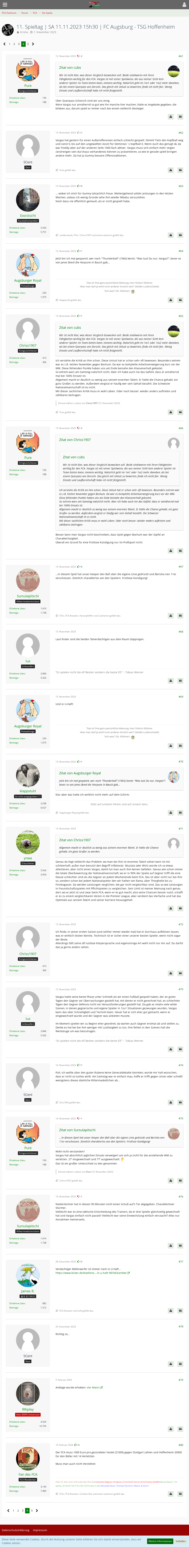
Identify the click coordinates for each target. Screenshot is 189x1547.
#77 (181, 1261)
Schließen (181, 1541)
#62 (181, 132)
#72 (181, 924)
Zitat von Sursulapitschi (77, 1130)
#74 (181, 1065)
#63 (181, 186)
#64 (181, 251)
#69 (181, 696)
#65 (181, 316)
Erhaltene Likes (17, 97)
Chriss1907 (92, 403)
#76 (181, 1196)
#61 (181, 56)
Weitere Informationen (160, 1541)
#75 (181, 1118)
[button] (5, 5)
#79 (181, 1380)
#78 (181, 1326)
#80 (181, 1445)
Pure (88, 1171)
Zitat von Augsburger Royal (80, 773)
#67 (181, 566)
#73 (181, 989)
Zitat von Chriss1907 (75, 439)
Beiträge (13, 102)
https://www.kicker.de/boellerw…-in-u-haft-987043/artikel (91, 1273)
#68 (181, 631)
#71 (181, 828)
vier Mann (93, 1387)
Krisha (24, 32)
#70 (181, 761)
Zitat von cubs (70, 67)
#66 (181, 428)
